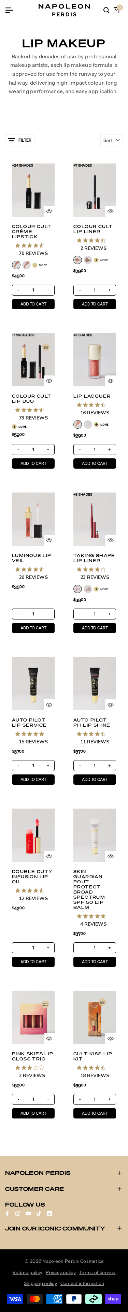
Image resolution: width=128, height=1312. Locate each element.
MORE (43, 265)
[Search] (106, 10)
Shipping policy (40, 1283)
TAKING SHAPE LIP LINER (94, 558)
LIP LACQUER (92, 396)
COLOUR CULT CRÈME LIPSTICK (31, 231)
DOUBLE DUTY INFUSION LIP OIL (32, 876)
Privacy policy (61, 1272)
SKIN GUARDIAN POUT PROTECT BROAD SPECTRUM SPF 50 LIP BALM (89, 889)
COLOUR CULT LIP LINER (93, 229)
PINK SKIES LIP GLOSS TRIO (33, 1056)
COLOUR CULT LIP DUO (31, 399)
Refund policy (27, 1272)
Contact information (82, 1283)
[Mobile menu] (12, 10)
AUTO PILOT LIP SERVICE (29, 722)
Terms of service (97, 1272)
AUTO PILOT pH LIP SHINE (92, 722)
